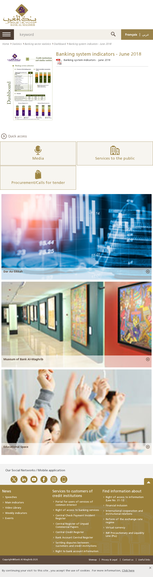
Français (131, 34)
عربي (145, 34)
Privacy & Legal (109, 560)
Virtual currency (115, 527)
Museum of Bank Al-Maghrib (23, 359)
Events (9, 518)
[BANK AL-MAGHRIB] (19, 15)
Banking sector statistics (38, 43)
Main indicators (14, 502)
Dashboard (60, 43)
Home (5, 43)
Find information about (122, 491)
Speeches (11, 497)
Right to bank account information (77, 551)
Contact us (127, 560)
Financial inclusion (116, 505)
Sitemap (93, 560)
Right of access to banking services (77, 510)
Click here (128, 570)
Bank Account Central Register (74, 537)
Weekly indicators (16, 513)
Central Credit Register (70, 532)
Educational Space (15, 447)
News (6, 491)
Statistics (17, 43)
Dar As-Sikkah (13, 271)
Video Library (13, 508)
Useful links (144, 560)
